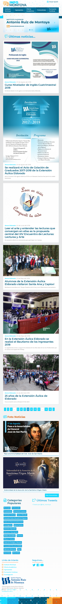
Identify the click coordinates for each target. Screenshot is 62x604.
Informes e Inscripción (11, 532)
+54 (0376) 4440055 (11, 589)
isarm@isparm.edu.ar (7, 591)
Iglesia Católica (18, 525)
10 (35, 409)
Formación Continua (52, 10)
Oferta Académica (30, 10)
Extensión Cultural (9, 515)
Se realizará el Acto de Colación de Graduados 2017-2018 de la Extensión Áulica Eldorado (28, 170)
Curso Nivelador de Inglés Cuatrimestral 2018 (30, 86)
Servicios (19, 535)
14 (46, 409)
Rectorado (7, 508)
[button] (7, 22)
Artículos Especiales (10, 529)
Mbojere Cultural (9, 539)
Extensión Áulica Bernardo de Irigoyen (15, 518)
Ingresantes (19, 10)
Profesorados (16, 508)
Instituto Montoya (8, 10)
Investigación (8, 525)
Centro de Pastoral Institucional (13, 522)
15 (50, 409)
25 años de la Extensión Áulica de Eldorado (26, 397)
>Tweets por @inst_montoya (41, 504)
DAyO (19, 549)
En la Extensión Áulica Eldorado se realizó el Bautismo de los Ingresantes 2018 (29, 341)
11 (38, 409)
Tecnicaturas (8, 511)
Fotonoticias (41, 10)
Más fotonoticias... (52, 495)
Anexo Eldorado (10, 82)
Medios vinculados (9, 535)
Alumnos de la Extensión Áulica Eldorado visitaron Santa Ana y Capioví (29, 283)
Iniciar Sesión (53, 2)
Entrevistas (7, 553)
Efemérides (16, 553)
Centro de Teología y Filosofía (12, 542)
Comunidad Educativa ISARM (12, 546)
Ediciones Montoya (10, 549)
